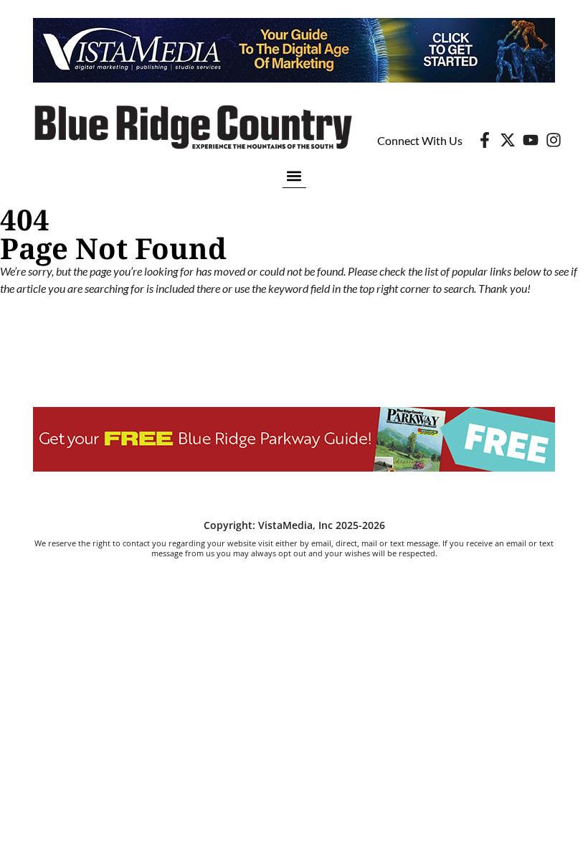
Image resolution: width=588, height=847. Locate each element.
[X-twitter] (507, 139)
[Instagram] (553, 139)
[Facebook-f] (484, 139)
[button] (294, 175)
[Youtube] (530, 139)
